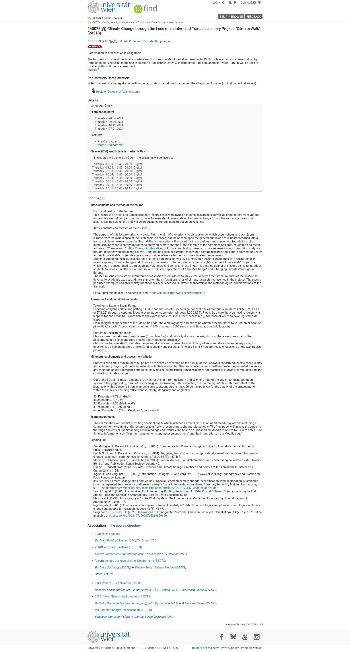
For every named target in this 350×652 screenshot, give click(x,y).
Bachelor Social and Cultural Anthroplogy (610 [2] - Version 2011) (136, 590)
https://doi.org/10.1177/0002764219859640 (138, 515)
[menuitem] (232, 2)
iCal (104, 151)
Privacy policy (230, 648)
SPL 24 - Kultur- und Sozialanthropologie (144, 41)
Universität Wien (100, 3)
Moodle (92, 70)
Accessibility (211, 648)
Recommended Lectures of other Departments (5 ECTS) (130, 560)
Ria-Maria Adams (109, 141)
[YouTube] (245, 636)
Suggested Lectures (107, 534)
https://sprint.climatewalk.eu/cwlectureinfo (177, 293)
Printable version (251, 648)
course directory (128, 525)
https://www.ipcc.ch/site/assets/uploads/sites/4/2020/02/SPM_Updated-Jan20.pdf (163, 488)
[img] (146, 10)
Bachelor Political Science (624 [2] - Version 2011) (126, 540)
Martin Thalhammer (110, 145)
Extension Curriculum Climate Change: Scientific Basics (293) (134, 616)
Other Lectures (104, 574)
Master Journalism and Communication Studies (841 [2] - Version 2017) (141, 554)
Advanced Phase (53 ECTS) (199, 590)
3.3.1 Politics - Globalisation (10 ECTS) (120, 583)
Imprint (196, 648)
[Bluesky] (233, 636)
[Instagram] (256, 636)
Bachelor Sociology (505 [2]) (113, 567)
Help (223, 16)
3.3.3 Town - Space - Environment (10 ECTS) (123, 596)
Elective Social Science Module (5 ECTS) (160, 567)
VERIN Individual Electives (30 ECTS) (118, 547)
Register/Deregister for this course (118, 91)
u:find (107, 18)
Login (216, 2)
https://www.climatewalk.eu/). (146, 248)
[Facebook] (221, 636)
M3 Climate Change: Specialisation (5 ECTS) (123, 610)
